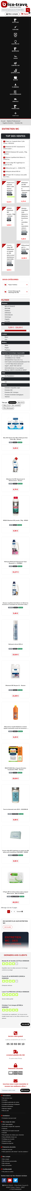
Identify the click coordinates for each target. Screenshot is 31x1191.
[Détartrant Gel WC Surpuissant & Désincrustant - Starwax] (15, 465)
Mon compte (13, 14)
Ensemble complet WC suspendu (11, 1126)
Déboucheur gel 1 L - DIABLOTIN (14, 168)
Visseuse (4, 1128)
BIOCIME (7, 308)
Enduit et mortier (6, 1141)
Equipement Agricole (7, 1143)
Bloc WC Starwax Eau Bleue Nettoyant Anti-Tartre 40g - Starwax (15, 438)
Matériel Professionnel (13, 121)
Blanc (6, 337)
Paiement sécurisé (7, 1149)
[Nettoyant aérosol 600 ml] (15, 630)
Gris (6, 339)
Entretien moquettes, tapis (12, 388)
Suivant (19, 911)
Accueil (3, 121)
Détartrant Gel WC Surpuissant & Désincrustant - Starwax (25, 187)
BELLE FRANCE (10, 306)
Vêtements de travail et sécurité (10, 1130)
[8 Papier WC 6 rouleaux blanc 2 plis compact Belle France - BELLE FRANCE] (15, 877)
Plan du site (5, 1110)
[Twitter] (15, 1180)
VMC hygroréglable (7, 1124)
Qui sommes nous (7, 1098)
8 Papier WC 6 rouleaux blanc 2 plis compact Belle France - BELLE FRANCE (15, 892)
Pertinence (12, 402)
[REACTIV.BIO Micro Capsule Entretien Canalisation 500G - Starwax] (15, 754)
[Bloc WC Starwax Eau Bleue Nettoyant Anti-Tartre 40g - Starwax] (15, 423)
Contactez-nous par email (9, 1118)
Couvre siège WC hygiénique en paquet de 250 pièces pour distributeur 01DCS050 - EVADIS (10, 253)
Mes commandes (7, 1165)
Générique (8, 317)
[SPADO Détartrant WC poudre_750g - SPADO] (15, 506)
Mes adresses (6, 1163)
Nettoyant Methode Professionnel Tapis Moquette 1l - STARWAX (15, 562)
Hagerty (7, 319)
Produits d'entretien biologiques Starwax (14, 395)
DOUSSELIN (9, 315)
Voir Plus (15, 115)
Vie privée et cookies (7, 1171)
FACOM (4, 1132)
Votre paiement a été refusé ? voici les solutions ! (15, 1151)
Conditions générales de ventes (10, 1102)
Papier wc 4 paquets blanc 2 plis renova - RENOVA (10, 186)
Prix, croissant (16, 405)
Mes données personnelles (9, 1161)
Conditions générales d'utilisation (11, 1104)
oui (6, 382)
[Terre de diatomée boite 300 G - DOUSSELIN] (15, 795)
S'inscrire (26, 1090)
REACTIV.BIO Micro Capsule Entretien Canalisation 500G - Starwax (15, 768)
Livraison (4, 1100)
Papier (7, 347)
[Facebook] (4, 1180)
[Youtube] (10, 1180)
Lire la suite (7, 927)
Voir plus (25, 1024)
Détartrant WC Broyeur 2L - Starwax (15, 685)
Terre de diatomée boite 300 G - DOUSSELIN (15, 809)
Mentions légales (6, 1108)
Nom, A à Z (21, 402)
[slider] (3, 330)
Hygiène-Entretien (8, 123)
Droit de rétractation (7, 1106)
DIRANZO (8, 312)
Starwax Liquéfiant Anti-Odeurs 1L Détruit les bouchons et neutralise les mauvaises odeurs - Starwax (24, 219)
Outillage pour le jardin (8, 1139)
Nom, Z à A (6, 405)
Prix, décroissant (8, 408)
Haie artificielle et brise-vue (9, 1137)
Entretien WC (9, 390)
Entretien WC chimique (11, 392)
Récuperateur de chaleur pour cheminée (13, 1135)
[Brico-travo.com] (14, 4)
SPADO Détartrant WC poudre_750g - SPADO (10, 212)
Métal (6, 345)
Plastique (7, 350)
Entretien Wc (18, 123)
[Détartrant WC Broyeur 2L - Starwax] (15, 671)
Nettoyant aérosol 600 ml (12, 171)
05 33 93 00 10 (15, 1044)
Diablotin (7, 310)
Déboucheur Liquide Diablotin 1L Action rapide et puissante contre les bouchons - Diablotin (15, 727)
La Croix (7, 321)
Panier (26, 13)
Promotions (15, 108)
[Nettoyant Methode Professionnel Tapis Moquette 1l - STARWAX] (15, 547)
